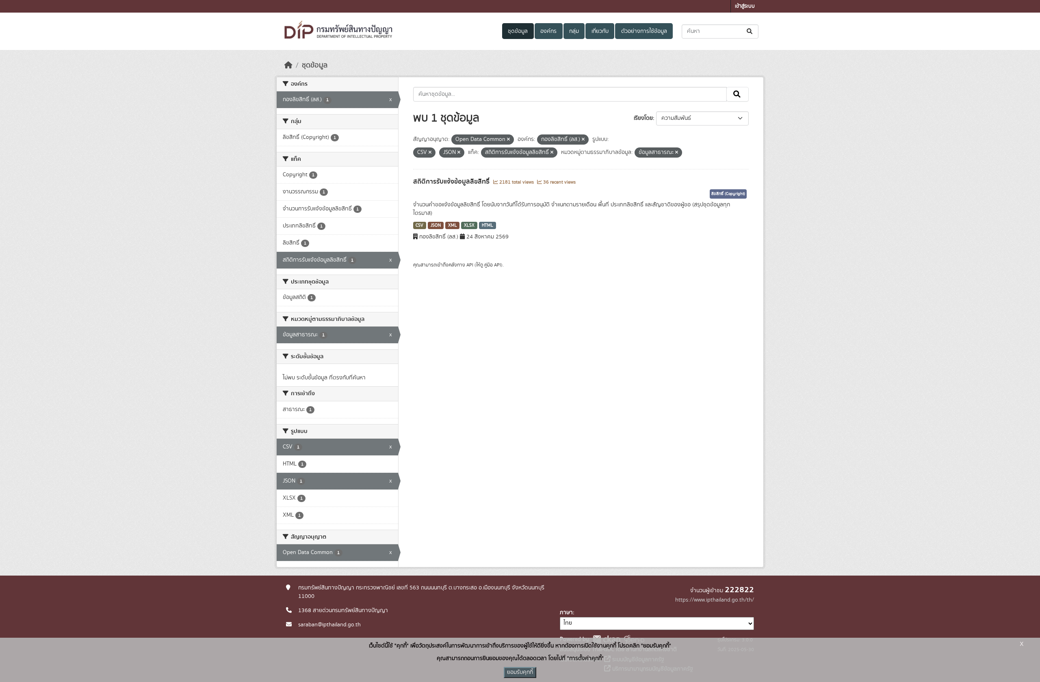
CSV (419, 225)
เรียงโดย (643, 118)
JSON (436, 225)
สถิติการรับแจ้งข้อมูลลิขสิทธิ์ (452, 181)
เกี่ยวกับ (600, 31)
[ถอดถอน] (508, 139)
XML (452, 225)
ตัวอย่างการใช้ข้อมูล (644, 31)
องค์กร (548, 31)
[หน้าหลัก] (288, 65)
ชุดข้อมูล (518, 31)
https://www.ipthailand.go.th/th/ (714, 600)
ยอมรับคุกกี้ (520, 672)
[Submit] (750, 31)
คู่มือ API (492, 264)
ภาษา (566, 612)
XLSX (469, 225)
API (469, 264)
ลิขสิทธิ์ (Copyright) (728, 194)
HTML (487, 225)
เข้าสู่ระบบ (745, 6)
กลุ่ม (574, 31)
